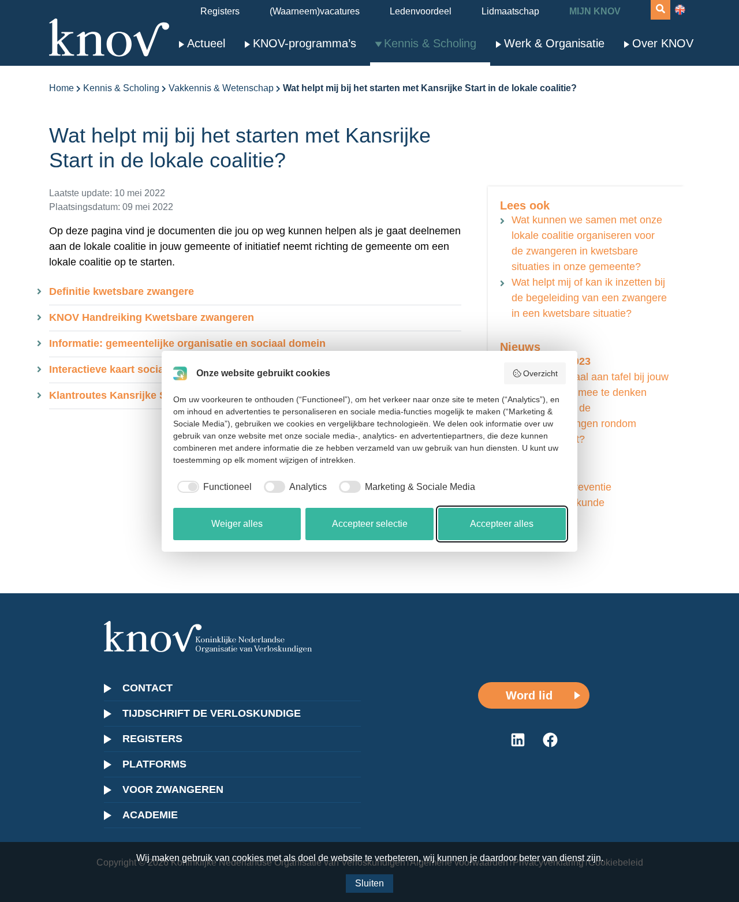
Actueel (206, 43)
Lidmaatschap (510, 11)
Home (61, 88)
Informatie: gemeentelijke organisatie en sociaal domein (187, 343)
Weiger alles (237, 524)
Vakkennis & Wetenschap (221, 88)
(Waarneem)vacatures (315, 11)
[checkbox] (212, 487)
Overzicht (540, 373)
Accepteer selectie (370, 524)
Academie (150, 815)
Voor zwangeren (172, 789)
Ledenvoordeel (420, 11)
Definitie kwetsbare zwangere (121, 291)
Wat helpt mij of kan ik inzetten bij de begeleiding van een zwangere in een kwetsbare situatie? (589, 297)
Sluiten (369, 883)
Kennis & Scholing (430, 43)
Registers (220, 11)
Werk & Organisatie (554, 43)
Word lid (529, 695)
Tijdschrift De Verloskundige (211, 713)
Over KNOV (662, 43)
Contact (147, 688)
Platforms (154, 764)
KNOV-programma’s (304, 43)
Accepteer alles (501, 524)
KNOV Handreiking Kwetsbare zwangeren (151, 317)
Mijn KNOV (595, 11)
